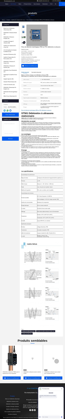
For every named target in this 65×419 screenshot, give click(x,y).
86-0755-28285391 (57, 0)
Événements (45, 3)
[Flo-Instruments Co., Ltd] (32, 388)
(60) (9, 29)
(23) (10, 54)
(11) (10, 88)
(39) (8, 79)
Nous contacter (37, 3)
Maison (6, 3)
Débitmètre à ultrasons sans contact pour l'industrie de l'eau (31, 372)
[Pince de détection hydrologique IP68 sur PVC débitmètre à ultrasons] (37, 35)
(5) (10, 96)
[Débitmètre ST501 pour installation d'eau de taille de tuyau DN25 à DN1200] (53, 358)
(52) (10, 51)
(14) (10, 58)
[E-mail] (10, 110)
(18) (9, 84)
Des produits (13, 3)
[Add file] (40, 417)
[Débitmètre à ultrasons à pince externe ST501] (12, 358)
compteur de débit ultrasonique (28, 331)
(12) (10, 71)
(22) (10, 33)
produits (8, 19)
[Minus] (62, 389)
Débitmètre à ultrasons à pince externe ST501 (11, 372)
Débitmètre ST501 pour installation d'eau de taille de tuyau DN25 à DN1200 (52, 372)
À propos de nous (27, 3)
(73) (10, 46)
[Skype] (4, 110)
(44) (9, 37)
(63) (9, 66)
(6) (10, 92)
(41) (9, 62)
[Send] (62, 417)
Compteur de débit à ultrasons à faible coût (45, 331)
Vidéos (19, 3)
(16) (10, 75)
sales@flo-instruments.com (43, 0)
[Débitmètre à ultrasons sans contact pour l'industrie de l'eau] (32, 358)
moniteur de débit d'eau (27, 333)
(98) (9, 42)
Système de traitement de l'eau (18, 19)
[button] (8, 361)
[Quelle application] (7, 110)
